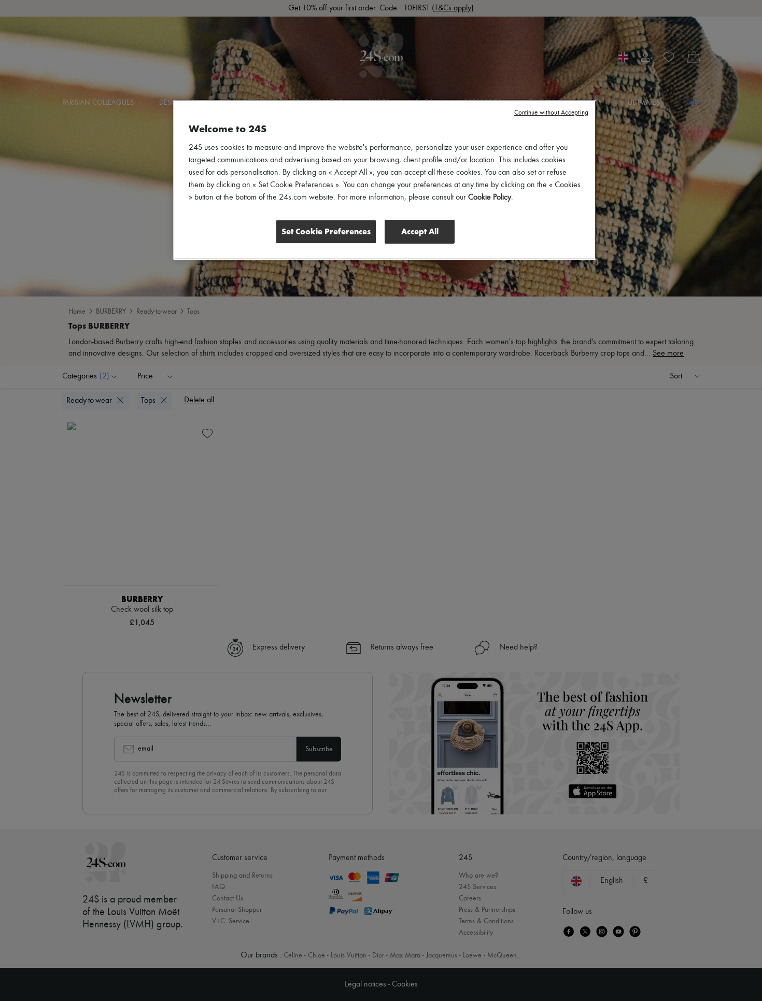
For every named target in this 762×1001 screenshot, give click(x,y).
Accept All (420, 231)
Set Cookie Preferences (326, 231)
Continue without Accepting (551, 112)
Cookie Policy (489, 197)
